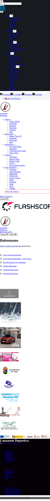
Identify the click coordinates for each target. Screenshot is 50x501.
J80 (6, 479)
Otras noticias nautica (17, 165)
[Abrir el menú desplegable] (15, 134)
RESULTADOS (6, 196)
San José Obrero (15, 147)
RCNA (12, 163)
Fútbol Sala (13, 176)
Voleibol (8, 461)
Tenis (11, 186)
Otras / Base (13, 153)
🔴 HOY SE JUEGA (13, 99)
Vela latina (13, 157)
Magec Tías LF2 (15, 136)
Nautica (7, 155)
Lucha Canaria (14, 178)
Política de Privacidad (13, 490)
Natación (12, 182)
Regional (12, 126)
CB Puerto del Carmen (17, 151)
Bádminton (13, 174)
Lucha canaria (10, 459)
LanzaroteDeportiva (3, 114)
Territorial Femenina (10, 274)
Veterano (12, 130)
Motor (11, 180)
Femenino (13, 128)
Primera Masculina (10, 266)
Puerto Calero (14, 159)
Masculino (13, 140)
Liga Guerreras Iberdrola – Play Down (17, 259)
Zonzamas (13, 149)
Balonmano (9, 145)
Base (11, 132)
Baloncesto (9, 134)
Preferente (13, 124)
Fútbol (7, 119)
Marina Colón (14, 161)
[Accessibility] (2, 8)
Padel (11, 184)
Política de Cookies (12, 492)
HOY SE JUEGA (12, 191)
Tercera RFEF (14, 122)
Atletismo (12, 170)
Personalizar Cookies (12, 494)
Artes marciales (15, 172)
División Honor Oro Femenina (14, 262)
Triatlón (12, 188)
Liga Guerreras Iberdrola (12, 255)
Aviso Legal (9, 488)
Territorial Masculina (10, 270)
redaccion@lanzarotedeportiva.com (13, 443)
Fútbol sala (9, 457)
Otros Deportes (10, 167)
